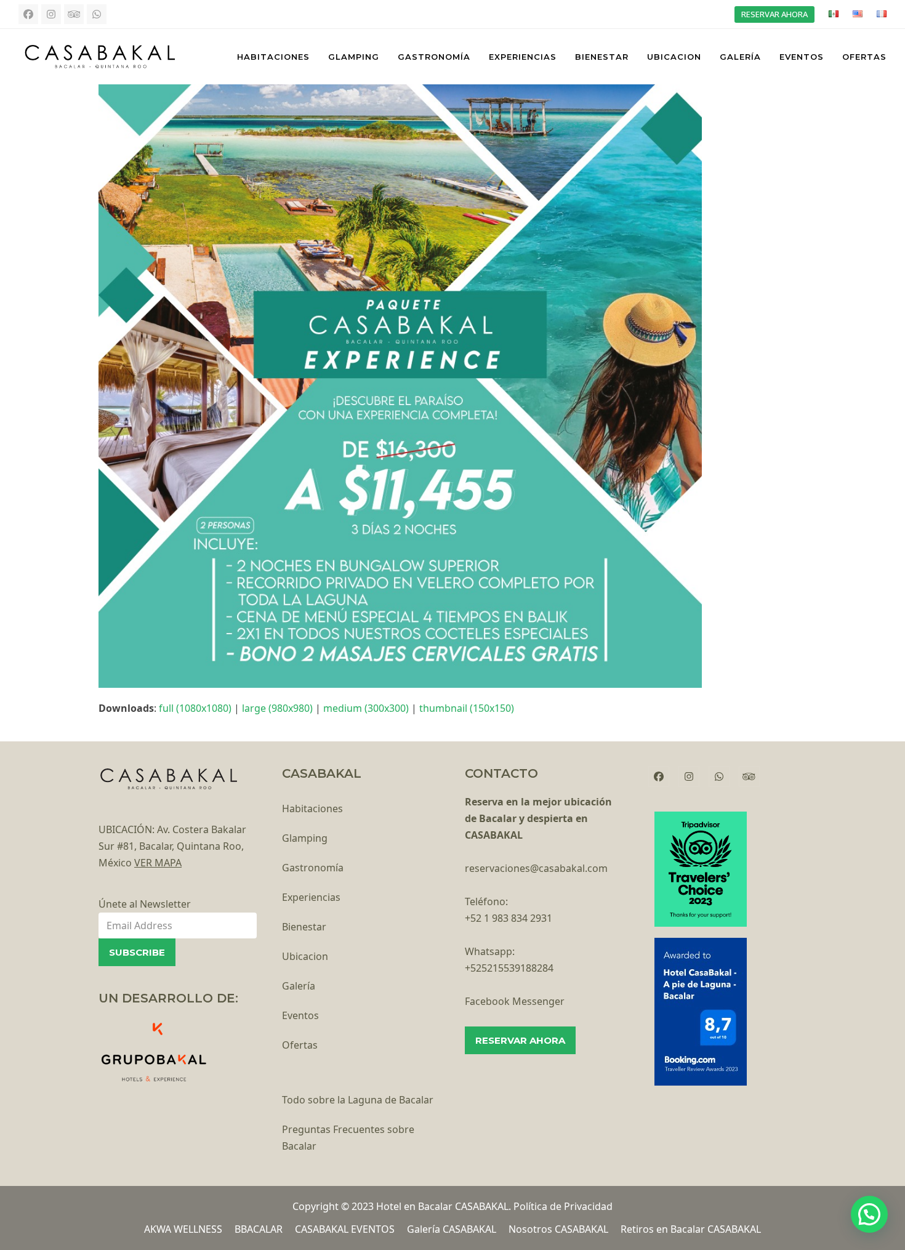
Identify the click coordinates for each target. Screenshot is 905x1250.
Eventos (300, 1015)
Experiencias (311, 897)
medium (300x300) (366, 708)
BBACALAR (259, 1229)
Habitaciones (312, 808)
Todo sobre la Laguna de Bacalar (357, 1100)
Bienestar (304, 926)
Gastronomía (313, 867)
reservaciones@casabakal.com (536, 868)
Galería (298, 986)
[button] (869, 1214)
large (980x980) (277, 708)
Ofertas (300, 1045)
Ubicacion (305, 956)
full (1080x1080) (195, 708)
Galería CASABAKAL (451, 1229)
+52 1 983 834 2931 (508, 918)
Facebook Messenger (515, 1001)
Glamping (305, 838)
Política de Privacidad (563, 1206)
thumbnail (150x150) (466, 708)
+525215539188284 (509, 968)
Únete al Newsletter (145, 904)
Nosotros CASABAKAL (558, 1229)
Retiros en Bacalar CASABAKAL (691, 1229)
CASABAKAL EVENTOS (345, 1229)
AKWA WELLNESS (183, 1229)
